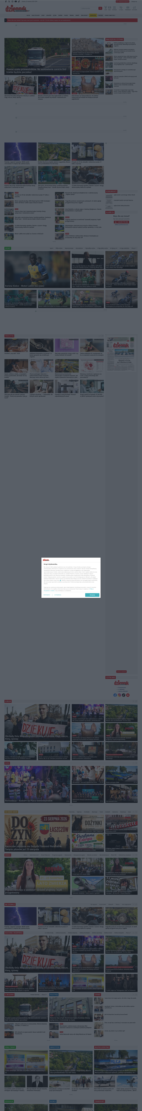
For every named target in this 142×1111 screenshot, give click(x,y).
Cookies (53, 590)
